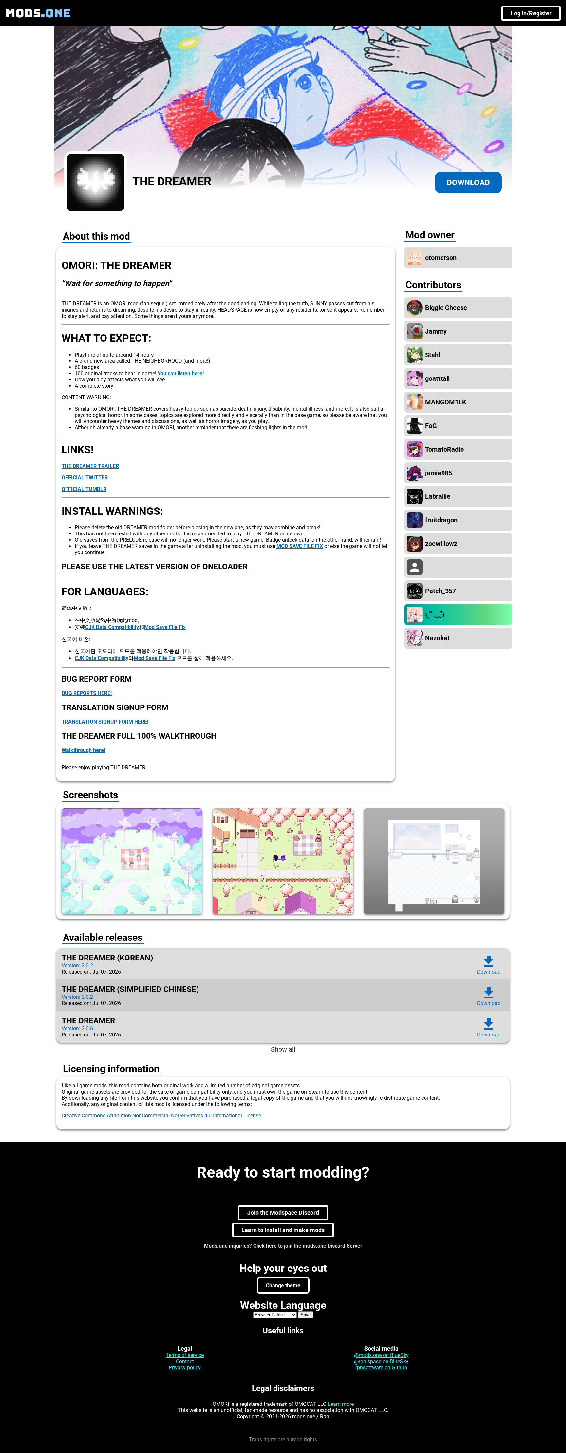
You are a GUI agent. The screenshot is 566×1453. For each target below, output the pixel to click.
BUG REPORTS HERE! (87, 693)
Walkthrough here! (83, 750)
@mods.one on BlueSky (381, 1355)
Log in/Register (531, 13)
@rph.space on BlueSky (381, 1361)
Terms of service (185, 1355)
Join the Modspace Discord (283, 1212)
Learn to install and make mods (283, 1230)
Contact (185, 1361)
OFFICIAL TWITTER (85, 478)
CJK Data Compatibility (112, 627)
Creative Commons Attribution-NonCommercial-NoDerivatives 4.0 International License (161, 1116)
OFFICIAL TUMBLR (84, 489)
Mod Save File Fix (165, 627)
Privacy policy (185, 1368)
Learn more (341, 1404)
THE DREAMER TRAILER (90, 466)
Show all (283, 1049)
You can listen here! (181, 373)
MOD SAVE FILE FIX (299, 546)
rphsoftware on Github (381, 1368)
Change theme (283, 1285)
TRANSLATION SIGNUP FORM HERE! (105, 722)
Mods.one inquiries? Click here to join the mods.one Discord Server (283, 1246)
